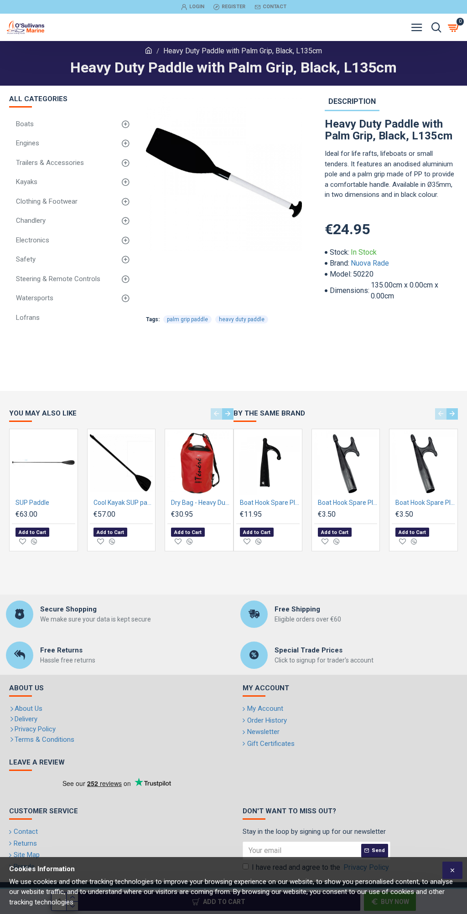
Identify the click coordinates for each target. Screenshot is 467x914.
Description (352, 101)
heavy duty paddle (242, 319)
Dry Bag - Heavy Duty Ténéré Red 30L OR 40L (201, 502)
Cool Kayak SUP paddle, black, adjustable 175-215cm (123, 502)
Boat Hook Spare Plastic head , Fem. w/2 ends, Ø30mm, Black (425, 502)
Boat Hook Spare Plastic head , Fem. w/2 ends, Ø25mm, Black (348, 502)
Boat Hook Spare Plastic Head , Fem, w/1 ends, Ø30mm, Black (270, 502)
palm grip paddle (187, 319)
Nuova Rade (370, 263)
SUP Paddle (32, 502)
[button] (216, 414)
